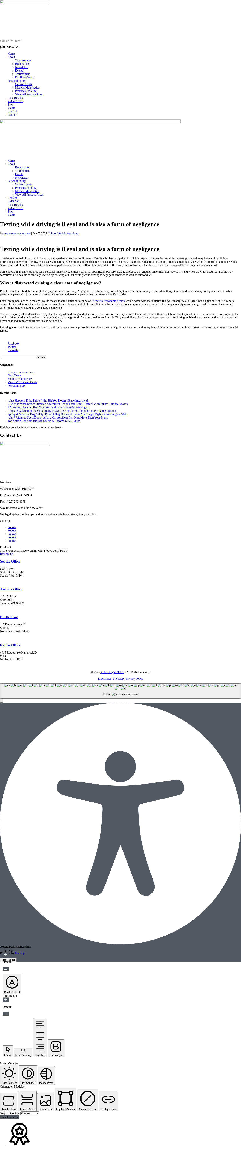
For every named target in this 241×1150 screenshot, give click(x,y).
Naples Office (10, 645)
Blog (10, 104)
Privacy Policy (134, 678)
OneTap (20, 953)
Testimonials (22, 74)
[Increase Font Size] (6, 955)
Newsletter (21, 67)
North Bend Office (12, 638)
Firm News (14, 375)
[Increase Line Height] (6, 999)
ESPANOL (14, 201)
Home (11, 53)
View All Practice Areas (29, 94)
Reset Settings (10, 1117)
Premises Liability (25, 90)
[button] (1, 701)
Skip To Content (10, 1113)
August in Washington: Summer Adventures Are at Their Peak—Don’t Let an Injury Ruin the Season (68, 403)
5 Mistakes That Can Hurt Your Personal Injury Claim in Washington (48, 407)
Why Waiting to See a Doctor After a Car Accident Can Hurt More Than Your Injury (58, 417)
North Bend (9, 617)
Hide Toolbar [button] (8, 959)
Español (12, 114)
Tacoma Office (11, 589)
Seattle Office (10, 561)
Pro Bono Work (24, 77)
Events (19, 70)
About (11, 57)
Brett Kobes (22, 63)
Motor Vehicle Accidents (64, 233)
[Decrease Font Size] (6, 969)
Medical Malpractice (27, 87)
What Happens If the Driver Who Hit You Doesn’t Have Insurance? (48, 400)
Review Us (6, 554)
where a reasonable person (109, 300)
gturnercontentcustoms (17, 233)
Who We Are (23, 60)
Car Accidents (23, 84)
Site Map (118, 678)
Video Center (15, 101)
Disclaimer (104, 678)
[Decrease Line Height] (6, 1014)
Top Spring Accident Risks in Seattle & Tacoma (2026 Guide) (44, 420)
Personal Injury (17, 80)
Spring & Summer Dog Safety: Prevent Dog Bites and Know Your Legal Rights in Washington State (67, 414)
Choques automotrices (21, 372)
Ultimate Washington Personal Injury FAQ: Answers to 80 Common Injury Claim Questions (62, 410)
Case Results (15, 97)
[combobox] (120, 691)
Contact (12, 111)
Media (11, 107)
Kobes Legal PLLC (112, 672)
